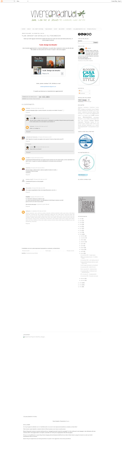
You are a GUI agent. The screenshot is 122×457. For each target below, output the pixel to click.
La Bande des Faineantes (32, 137)
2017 (81, 228)
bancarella (89, 112)
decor (79, 117)
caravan (84, 113)
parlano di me (95, 122)
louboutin (48, 213)
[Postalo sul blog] (44, 97)
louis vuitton (53, 217)
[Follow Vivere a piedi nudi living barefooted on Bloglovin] (83, 175)
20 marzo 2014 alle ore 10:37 (40, 179)
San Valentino (90, 110)
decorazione (87, 117)
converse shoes (54, 220)
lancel (27, 220)
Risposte (29, 115)
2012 (81, 284)
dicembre (83, 236)
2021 (81, 220)
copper (89, 115)
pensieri (80, 123)
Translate (89, 101)
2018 (81, 226)
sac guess (57, 216)
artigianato (84, 112)
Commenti (82, 93)
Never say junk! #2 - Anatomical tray (89, 269)
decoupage (96, 117)
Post (81, 90)
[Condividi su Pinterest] (49, 97)
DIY (79, 109)
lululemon (32, 213)
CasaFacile (92, 107)
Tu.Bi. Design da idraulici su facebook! (89, 265)
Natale (97, 109)
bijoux (94, 112)
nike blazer (71, 213)
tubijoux (93, 125)
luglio (82, 245)
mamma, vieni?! (29, 179)
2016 (81, 230)
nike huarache (29, 218)
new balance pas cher (69, 220)
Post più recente (25, 250)
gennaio (83, 280)
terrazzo (84, 125)
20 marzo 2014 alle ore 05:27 (36, 157)
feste (98, 118)
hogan (66, 218)
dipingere (80, 118)
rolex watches (56, 218)
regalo (83, 123)
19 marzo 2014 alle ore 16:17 (41, 126)
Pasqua (79, 110)
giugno (82, 247)
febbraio (83, 278)
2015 (81, 232)
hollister (32, 217)
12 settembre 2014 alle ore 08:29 (38, 211)
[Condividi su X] (45, 97)
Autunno (80, 107)
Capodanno (86, 107)
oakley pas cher (54, 214)
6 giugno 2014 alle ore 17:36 (36, 196)
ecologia (84, 118)
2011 (81, 286)
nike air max (62, 218)
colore (79, 115)
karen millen (71, 218)
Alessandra (28, 188)
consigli (82, 115)
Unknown (28, 108)
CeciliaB (28, 157)
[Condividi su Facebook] (47, 97)
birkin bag (61, 220)
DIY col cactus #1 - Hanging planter (88, 274)
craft (92, 115)
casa (90, 113)
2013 (81, 282)
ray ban (68, 217)
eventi (91, 118)
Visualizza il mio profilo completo (85, 60)
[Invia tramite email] (42, 97)
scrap (97, 123)
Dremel (93, 109)
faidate (94, 118)
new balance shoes (61, 217)
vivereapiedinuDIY (83, 126)
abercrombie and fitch (49, 216)
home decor (94, 120)
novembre (83, 237)
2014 (81, 234)
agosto (82, 243)
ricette (91, 123)
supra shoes (66, 213)
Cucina (97, 107)
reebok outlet (41, 216)
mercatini (87, 122)
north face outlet (68, 214)
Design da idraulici (36, 98)
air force (31, 220)
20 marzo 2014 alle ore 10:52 (38, 188)
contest (86, 115)
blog (27, 98)
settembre (83, 241)
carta (87, 113)
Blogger (67, 421)
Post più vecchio (70, 250)
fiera (79, 120)
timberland (47, 214)
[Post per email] (40, 96)
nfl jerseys (34, 221)
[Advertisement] (86, 298)
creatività (97, 115)
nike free (72, 217)
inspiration (80, 122)
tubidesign (89, 125)
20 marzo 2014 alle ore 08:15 (37, 167)
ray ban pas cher (33, 216)
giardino (86, 120)
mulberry (42, 214)
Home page (48, 250)
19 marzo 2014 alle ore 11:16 (42, 118)
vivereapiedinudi (92, 126)
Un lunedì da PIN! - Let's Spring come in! (90, 260)
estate (88, 118)
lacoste (49, 220)
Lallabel (31, 118)
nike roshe (47, 217)
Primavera (84, 110)
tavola (79, 125)
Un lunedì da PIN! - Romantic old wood (89, 276)
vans (36, 213)
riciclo (94, 123)
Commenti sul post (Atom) (32, 253)
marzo (82, 253)
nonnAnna (28, 167)
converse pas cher (35, 214)
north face (28, 214)
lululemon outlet (58, 213)
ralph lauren (61, 214)
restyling (87, 123)
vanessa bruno (36, 218)
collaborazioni (95, 113)
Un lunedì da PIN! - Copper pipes (88, 255)
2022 (81, 218)
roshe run (62, 216)
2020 (81, 222)
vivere (97, 125)
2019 (81, 224)
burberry (53, 213)
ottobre (82, 239)
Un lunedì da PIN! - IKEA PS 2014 (88, 267)
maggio (82, 249)
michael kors (43, 218)
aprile (82, 251)
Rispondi (28, 112)
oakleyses (28, 211)
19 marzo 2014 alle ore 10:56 (37, 108)
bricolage (30, 98)
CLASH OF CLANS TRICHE (43, 204)
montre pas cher (68, 216)
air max (39, 220)
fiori (82, 120)
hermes (27, 213)
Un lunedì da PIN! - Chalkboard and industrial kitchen (89, 271)
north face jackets (42, 213)
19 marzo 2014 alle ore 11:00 (44, 137)
